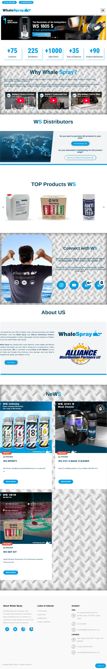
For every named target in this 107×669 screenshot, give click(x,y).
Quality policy (42, 618)
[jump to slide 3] (55, 37)
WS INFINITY (10, 461)
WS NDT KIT (10, 552)
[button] (103, 10)
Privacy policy (42, 611)
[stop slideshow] (57, 37)
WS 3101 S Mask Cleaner (73, 461)
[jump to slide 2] (53, 37)
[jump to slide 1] (50, 37)
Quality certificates (43, 622)
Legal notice (41, 614)
